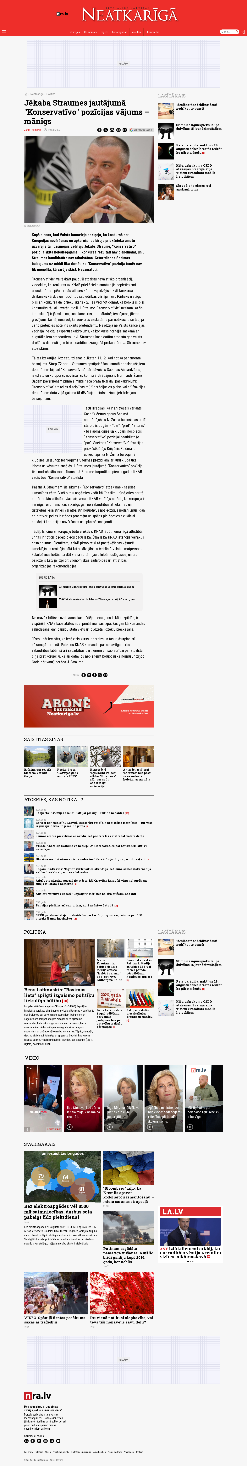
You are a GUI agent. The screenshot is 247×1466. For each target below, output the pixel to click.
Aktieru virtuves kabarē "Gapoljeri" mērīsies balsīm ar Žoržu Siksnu (86, 894)
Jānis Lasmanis (32, 129)
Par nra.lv (28, 1452)
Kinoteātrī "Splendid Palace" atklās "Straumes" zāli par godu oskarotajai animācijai (103, 778)
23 (127, 813)
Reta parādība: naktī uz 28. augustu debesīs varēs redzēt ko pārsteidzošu (199, 148)
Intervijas (74, 32)
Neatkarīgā (37, 94)
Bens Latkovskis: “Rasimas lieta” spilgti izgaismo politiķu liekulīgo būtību (59, 995)
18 (65, 1001)
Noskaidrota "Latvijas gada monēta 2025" (67, 773)
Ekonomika (152, 32)
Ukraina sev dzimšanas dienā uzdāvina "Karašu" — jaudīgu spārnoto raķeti (90, 859)
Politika (50, 94)
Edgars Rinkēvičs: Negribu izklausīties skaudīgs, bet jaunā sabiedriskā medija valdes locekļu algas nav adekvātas (93, 870)
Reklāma (39, 1452)
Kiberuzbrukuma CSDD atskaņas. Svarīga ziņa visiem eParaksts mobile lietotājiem (196, 171)
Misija (48, 1452)
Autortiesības (99, 1452)
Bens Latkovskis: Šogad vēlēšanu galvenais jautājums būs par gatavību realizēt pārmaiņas (110, 1018)
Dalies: (75, 674)
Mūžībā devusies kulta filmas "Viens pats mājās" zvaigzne (97, 599)
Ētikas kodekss (115, 1452)
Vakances (129, 1452)
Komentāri (90, 32)
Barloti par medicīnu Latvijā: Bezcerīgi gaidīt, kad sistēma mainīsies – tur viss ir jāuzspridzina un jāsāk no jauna (94, 824)
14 (75, 918)
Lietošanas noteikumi (81, 1452)
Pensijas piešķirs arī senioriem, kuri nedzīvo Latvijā (74, 905)
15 (116, 905)
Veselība (136, 32)
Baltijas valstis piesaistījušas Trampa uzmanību (139, 1013)
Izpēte (104, 32)
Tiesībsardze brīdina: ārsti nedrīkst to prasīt (196, 106)
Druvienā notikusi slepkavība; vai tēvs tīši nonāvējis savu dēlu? (121, 1319)
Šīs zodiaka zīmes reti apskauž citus (193, 187)
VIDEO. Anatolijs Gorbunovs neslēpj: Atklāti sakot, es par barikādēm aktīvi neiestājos (91, 847)
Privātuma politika (61, 1452)
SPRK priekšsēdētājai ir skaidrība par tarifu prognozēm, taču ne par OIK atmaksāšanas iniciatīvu (89, 916)
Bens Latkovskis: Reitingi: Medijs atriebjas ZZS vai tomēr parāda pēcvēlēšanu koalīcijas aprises (139, 968)
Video (32, 1058)
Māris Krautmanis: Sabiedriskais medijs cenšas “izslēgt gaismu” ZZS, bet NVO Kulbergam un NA (110, 970)
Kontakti (139, 1452)
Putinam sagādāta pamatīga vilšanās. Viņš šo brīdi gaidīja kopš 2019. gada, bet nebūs (128, 1255)
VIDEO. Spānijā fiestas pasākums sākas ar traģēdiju (54, 1319)
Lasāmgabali (119, 32)
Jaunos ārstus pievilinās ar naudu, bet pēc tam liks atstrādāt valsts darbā (90, 836)
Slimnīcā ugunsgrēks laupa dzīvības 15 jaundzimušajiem (96, 586)
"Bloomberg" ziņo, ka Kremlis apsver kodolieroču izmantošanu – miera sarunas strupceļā (128, 1195)
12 (147, 859)
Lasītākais (172, 96)
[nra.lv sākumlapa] (62, 14)
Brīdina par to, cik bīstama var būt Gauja (37, 773)
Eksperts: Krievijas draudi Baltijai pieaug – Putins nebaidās (80, 813)
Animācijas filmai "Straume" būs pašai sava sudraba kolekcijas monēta (137, 774)
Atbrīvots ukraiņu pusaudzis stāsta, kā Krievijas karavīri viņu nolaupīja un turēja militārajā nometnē (91, 882)
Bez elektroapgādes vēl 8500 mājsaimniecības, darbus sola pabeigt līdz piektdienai (58, 1211)
